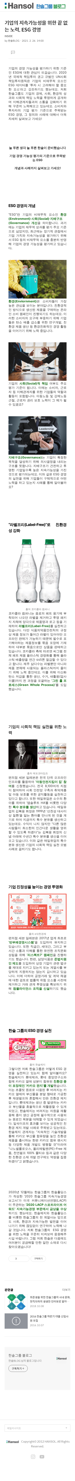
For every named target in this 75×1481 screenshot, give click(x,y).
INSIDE (9, 36)
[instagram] (33, 1457)
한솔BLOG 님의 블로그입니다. (25, 1360)
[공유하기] (20, 1259)
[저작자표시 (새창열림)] (47, 1258)
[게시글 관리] (25, 1259)
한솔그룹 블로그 (20, 1355)
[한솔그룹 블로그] (35, 5)
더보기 (66, 1289)
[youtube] (42, 1457)
